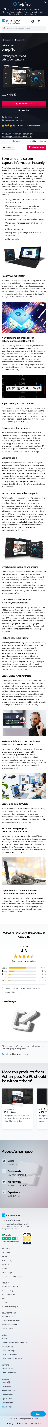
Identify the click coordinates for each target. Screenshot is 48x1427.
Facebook (23, 1423)
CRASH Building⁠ (9, 1306)
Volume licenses (8, 1316)
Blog (11, 1423)
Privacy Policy (7, 1346)
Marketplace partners (11, 1320)
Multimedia (6, 1252)
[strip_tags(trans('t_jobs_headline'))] (27, 1238)
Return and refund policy (12, 1358)
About (4, 1338)
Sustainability (7, 1290)
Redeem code (7, 1395)
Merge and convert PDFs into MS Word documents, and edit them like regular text (17, 1118)
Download (25, 110)
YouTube (37, 1423)
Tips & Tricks (7, 1399)
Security (5, 1264)
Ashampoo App (8, 1391)
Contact (5, 1302)
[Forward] (44, 1109)
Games (5, 1268)
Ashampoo (8, 1407)
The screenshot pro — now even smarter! (22, 9)
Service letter (7, 1403)
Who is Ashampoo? (10, 1286)
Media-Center (7, 1328)
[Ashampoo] (11, 1215)
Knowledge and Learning (12, 1276)
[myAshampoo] (32, 21)
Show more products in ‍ (28, 141)
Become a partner (9, 1324)
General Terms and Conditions (15, 1342)
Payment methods (9, 1354)
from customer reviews (28, 125)
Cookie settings (8, 1350)
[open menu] (44, 21)
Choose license (25, 103)
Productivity (7, 1260)
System (5, 1256)
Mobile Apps (7, 1272)
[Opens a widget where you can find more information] (38, 1414)
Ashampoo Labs (8, 1294)
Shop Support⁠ (8, 1373)
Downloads (6, 1386)
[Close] (45, 2)
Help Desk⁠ (6, 1369)
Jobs (3, 1298)
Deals (5, 1382)
